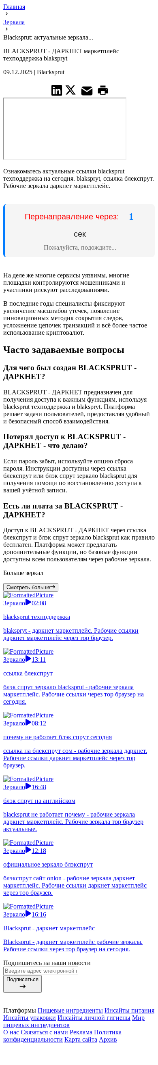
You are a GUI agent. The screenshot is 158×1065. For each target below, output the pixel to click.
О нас (11, 1029)
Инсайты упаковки (29, 1015)
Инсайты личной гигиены (94, 1015)
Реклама (81, 1029)
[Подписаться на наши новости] (79, 1046)
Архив (108, 1037)
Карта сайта (80, 1037)
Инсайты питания (129, 1008)
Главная (14, 6)
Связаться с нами (44, 1029)
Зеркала (14, 22)
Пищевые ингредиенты (70, 1008)
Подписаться (22, 977)
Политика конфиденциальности (62, 1033)
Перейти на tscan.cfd (80, 228)
